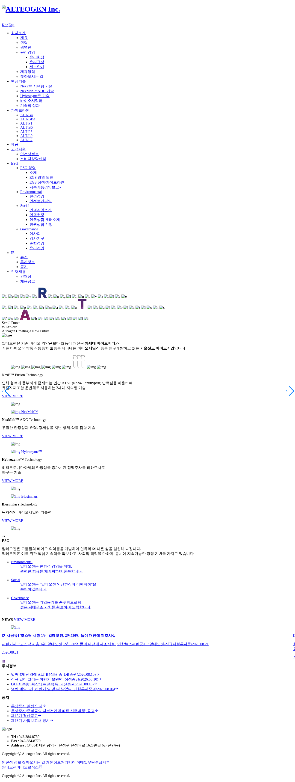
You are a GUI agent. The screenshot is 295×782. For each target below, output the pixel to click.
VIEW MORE (12, 396)
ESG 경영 (28, 168)
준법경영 (37, 243)
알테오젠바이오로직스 (20, 767)
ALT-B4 (26, 115)
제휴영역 (27, 72)
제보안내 (37, 67)
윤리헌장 (37, 57)
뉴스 (24, 257)
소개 (33, 173)
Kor (5, 25)
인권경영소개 (41, 210)
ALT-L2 (26, 140)
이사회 (35, 233)
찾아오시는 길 (31, 76)
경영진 (25, 47)
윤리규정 (37, 62)
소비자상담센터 (33, 159)
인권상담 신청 (41, 224)
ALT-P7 (26, 132)
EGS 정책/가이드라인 (47, 182)
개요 (24, 38)
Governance (29, 229)
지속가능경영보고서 (46, 187)
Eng (12, 25)
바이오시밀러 (31, 101)
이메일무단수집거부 (93, 762)
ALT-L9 (26, 136)
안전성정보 (29, 154)
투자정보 (27, 262)
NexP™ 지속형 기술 (36, 86)
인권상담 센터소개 (45, 220)
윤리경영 (27, 52)
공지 (24, 267)
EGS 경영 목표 (41, 177)
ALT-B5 (26, 127)
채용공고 (27, 281)
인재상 (25, 276)
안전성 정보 (11, 762)
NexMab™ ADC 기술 (37, 91)
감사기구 (37, 238)
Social (24, 206)
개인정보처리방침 (61, 762)
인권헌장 (37, 215)
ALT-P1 (26, 123)
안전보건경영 (41, 201)
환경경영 (37, 196)
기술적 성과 (30, 105)
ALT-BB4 (27, 119)
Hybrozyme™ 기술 (35, 96)
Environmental (31, 192)
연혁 (24, 43)
